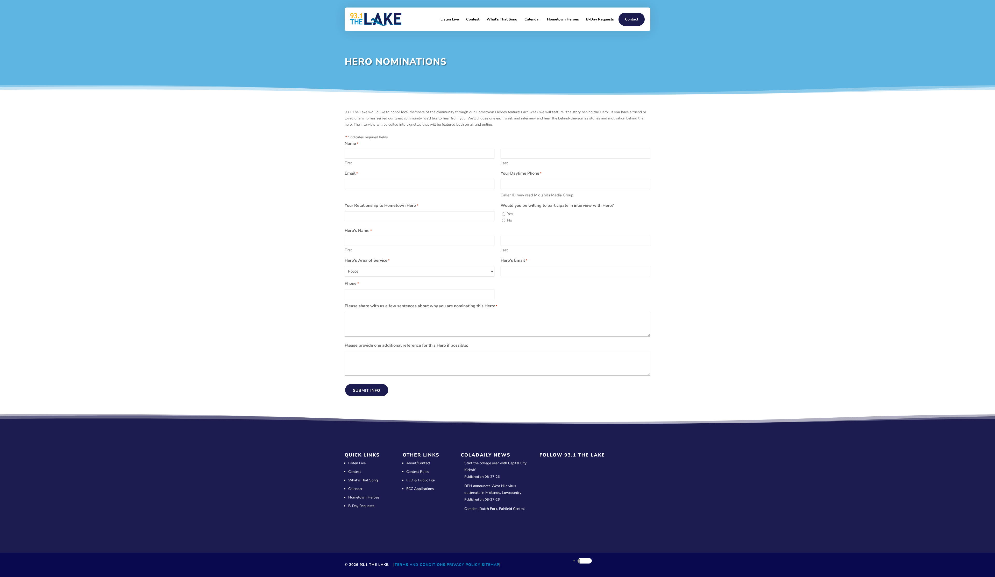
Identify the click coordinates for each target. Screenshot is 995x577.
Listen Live (449, 19)
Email (351, 173)
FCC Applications (420, 488)
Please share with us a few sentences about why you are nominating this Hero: (421, 306)
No (509, 220)
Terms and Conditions (420, 564)
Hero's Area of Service (367, 260)
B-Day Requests (600, 19)
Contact (631, 19)
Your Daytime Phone (521, 173)
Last (504, 163)
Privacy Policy (463, 564)
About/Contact (418, 463)
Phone (352, 283)
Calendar (532, 19)
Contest (472, 19)
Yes (510, 213)
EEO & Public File (420, 480)
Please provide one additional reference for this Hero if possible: (406, 345)
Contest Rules (417, 471)
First (348, 163)
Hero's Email (514, 260)
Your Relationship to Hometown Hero (381, 205)
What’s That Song (502, 19)
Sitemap (490, 564)
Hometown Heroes (563, 19)
